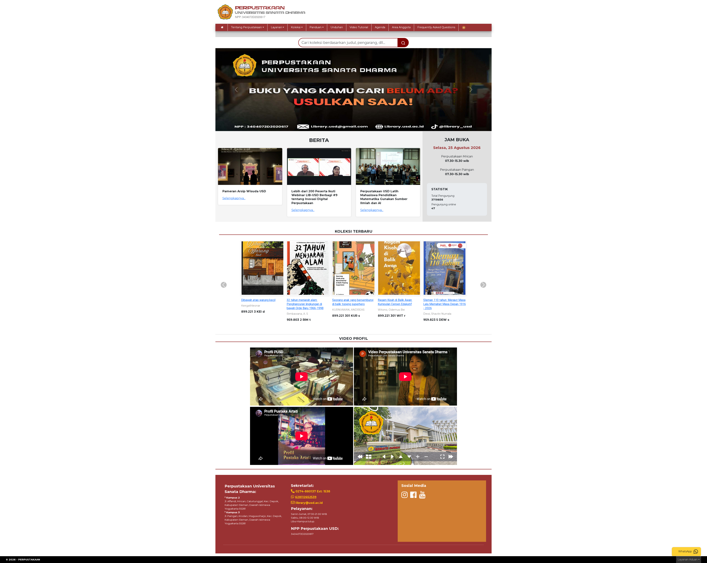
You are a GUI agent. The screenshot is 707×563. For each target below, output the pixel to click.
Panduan (315, 27)
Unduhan (336, 27)
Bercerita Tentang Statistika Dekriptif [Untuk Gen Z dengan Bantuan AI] (351, 304)
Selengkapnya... (233, 198)
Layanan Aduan (687, 559)
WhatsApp (685, 551)
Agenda (380, 27)
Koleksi (295, 27)
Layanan (276, 27)
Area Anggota (401, 27)
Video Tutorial (359, 27)
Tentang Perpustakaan (246, 27)
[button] (236, 89)
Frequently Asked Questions (436, 27)
